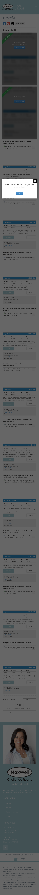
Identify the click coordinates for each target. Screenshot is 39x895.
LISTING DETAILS (8, 72)
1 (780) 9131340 (8, 80)
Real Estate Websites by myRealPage (19, 856)
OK (19, 193)
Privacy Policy (31, 854)
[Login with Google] (8, 24)
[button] (5, 847)
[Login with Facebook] (4, 24)
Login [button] (20, 23)
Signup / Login (19, 47)
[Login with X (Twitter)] (12, 24)
